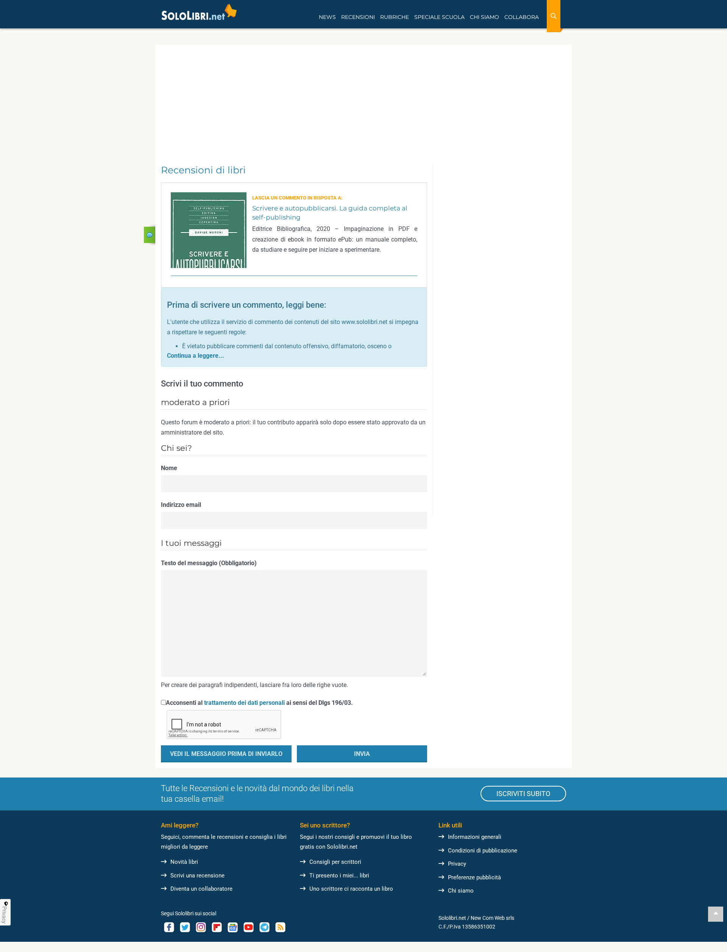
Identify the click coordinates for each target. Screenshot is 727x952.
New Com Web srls (492, 918)
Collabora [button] (521, 17)
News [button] (327, 17)
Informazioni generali (474, 837)
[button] (195, 355)
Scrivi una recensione (197, 875)
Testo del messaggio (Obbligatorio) (209, 563)
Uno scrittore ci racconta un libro (351, 888)
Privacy (457, 863)
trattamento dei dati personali (244, 702)
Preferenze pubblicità (474, 877)
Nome (169, 468)
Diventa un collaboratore (201, 888)
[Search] (553, 16)
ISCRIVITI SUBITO (523, 794)
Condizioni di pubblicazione (482, 850)
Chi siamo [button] (484, 17)
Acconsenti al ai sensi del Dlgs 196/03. (259, 702)
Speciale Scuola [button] (439, 17)
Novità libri (184, 862)
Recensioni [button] (358, 17)
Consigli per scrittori (335, 862)
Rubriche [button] (394, 17)
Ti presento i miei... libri (339, 875)
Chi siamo (461, 890)
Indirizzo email (181, 504)
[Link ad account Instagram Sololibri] (201, 927)
